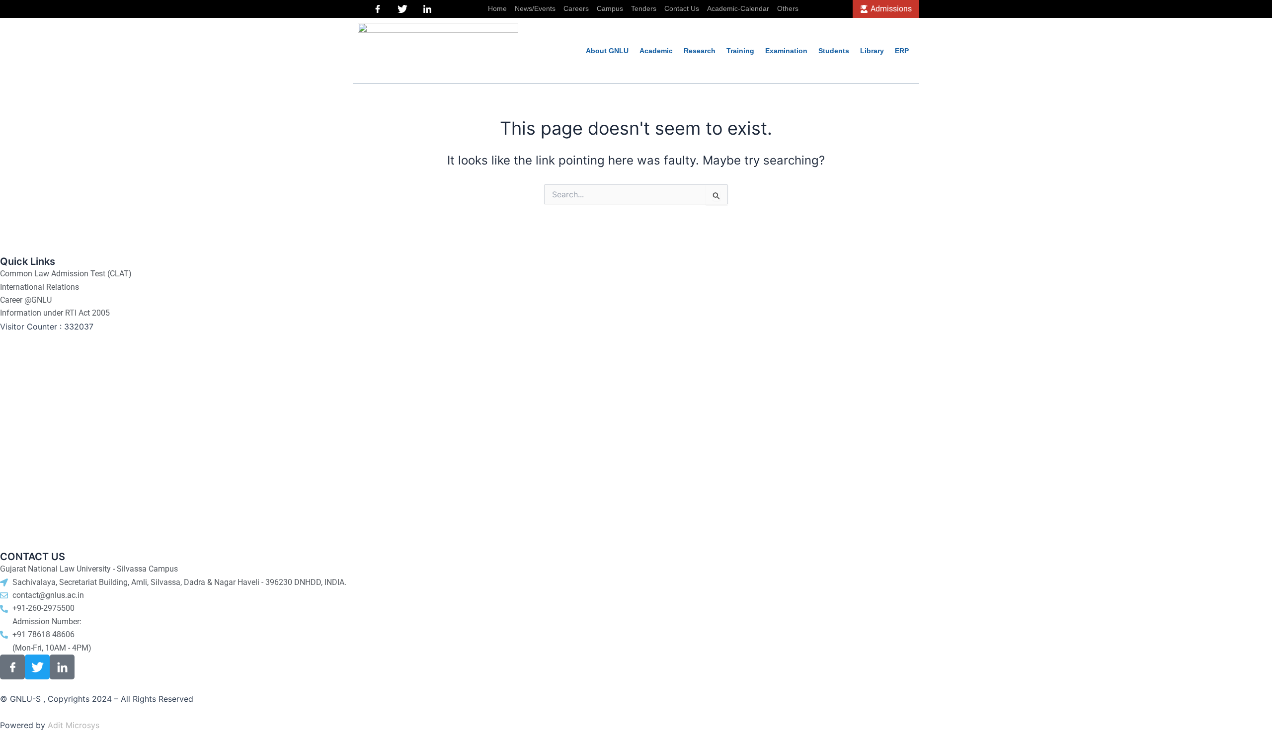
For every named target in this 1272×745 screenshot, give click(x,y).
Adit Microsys (73, 725)
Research (700, 51)
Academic (656, 51)
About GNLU (607, 51)
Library (872, 51)
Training (740, 51)
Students (833, 51)
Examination (786, 51)
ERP (902, 51)
